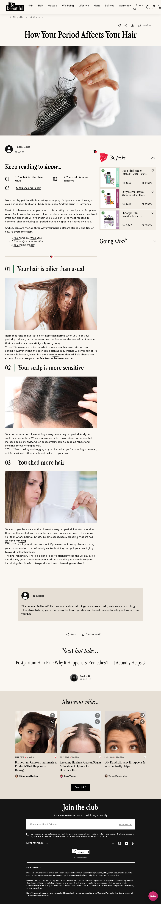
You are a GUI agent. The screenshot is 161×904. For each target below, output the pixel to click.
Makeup (52, 5)
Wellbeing (68, 5)
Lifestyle (84, 5)
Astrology (125, 5)
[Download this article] (132, 25)
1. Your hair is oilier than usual (29, 179)
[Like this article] (119, 25)
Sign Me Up (125, 824)
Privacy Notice (100, 836)
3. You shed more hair (28, 187)
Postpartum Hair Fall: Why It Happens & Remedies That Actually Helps (79, 663)
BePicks (109, 5)
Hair (40, 5)
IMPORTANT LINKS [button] (35, 843)
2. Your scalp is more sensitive (76, 179)
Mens (97, 5)
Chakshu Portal (104, 893)
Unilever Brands (60, 836)
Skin (30, 5)
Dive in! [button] (79, 787)
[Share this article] (67, 634)
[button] (125, 25)
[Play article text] (139, 25)
